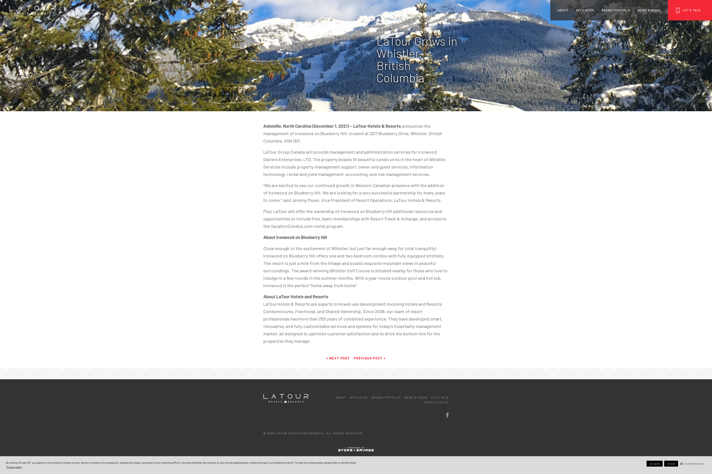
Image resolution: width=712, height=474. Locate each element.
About (563, 10)
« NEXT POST (338, 358)
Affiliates (585, 10)
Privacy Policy (436, 402)
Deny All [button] (671, 463)
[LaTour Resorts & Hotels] (32, 10)
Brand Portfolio (616, 10)
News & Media (649, 10)
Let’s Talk (692, 10)
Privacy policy (14, 467)
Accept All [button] (655, 463)
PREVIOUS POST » (370, 358)
